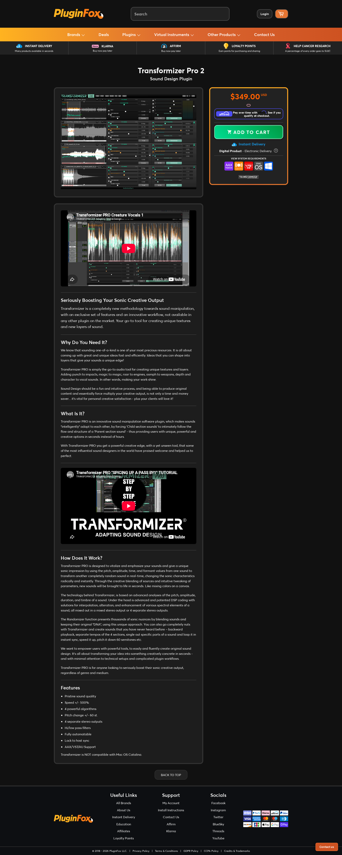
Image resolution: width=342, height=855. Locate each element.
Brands (74, 34)
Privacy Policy (141, 850)
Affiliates (123, 831)
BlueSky (218, 824)
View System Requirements (248, 158)
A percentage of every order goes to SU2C (308, 50)
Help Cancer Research (312, 46)
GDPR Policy (190, 850)
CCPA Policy (211, 850)
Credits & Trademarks (237, 850)
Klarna (107, 46)
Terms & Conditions (166, 850)
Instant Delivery (38, 46)
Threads (218, 831)
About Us (123, 810)
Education (123, 824)
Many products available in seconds (34, 50)
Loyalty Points (244, 46)
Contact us (326, 846)
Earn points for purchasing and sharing (239, 50)
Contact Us (264, 34)
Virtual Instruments (172, 34)
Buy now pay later (102, 50)
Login (264, 14)
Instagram (218, 810)
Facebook (218, 803)
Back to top (171, 775)
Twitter (218, 817)
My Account (171, 803)
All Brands (123, 803)
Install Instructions (171, 810)
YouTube (218, 838)
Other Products (222, 34)
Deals (104, 34)
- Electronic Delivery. (246, 151)
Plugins (129, 34)
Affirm (175, 46)
